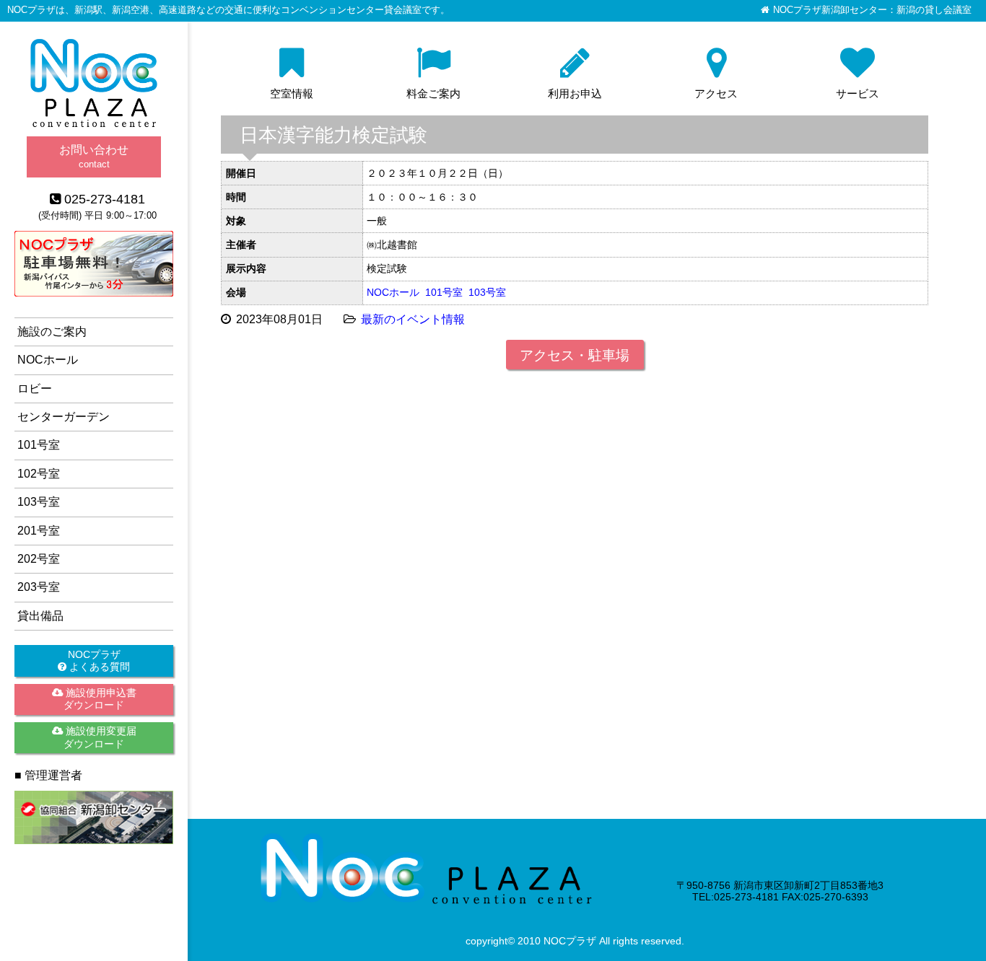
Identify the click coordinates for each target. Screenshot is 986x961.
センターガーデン (63, 417)
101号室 (444, 292)
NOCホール (393, 292)
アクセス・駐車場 (574, 355)
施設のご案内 (52, 331)
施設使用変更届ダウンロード (99, 737)
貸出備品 (40, 616)
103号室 (487, 292)
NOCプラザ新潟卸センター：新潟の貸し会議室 (872, 10)
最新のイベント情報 (413, 319)
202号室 (38, 559)
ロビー (34, 388)
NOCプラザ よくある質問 (98, 660)
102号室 (38, 474)
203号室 (38, 587)
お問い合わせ (93, 156)
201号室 (38, 531)
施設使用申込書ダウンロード (99, 699)
